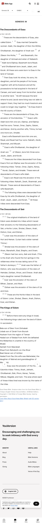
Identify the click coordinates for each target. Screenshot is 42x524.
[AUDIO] (32, 11)
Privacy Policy (14, 505)
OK (36, 503)
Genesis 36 (5, 10)
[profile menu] (36, 4)
